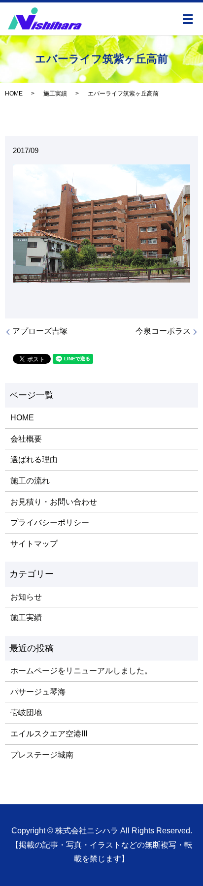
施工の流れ (30, 480)
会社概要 (26, 439)
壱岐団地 (26, 712)
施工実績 (55, 93)
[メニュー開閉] (188, 19)
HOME (14, 93)
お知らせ (26, 597)
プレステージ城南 (41, 755)
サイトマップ (34, 543)
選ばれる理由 (34, 459)
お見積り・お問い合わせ (53, 502)
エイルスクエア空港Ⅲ (48, 733)
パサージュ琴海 (38, 692)
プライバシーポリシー (49, 522)
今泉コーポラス (163, 331)
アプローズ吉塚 (40, 331)
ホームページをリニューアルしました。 (81, 670)
